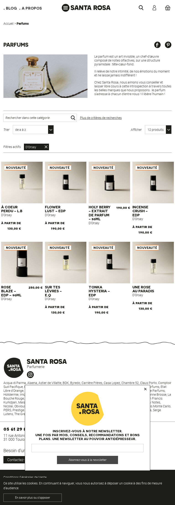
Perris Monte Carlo (157, 406)
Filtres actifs (12, 147)
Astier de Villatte (50, 383)
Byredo (75, 383)
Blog (11, 8)
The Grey (20, 414)
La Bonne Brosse (154, 394)
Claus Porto (148, 383)
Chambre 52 (130, 383)
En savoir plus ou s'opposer (32, 498)
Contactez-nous (20, 459)
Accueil (8, 23)
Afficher (136, 129)
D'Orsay (31, 147)
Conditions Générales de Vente (24, 477)
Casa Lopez (112, 383)
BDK (66, 383)
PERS (7, 410)
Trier (6, 129)
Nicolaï (8, 406)
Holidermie (10, 394)
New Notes (152, 402)
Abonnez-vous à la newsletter (87, 460)
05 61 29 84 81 (19, 428)
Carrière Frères (92, 383)
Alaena (32, 383)
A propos (32, 8)
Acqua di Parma (14, 383)
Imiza (24, 394)
